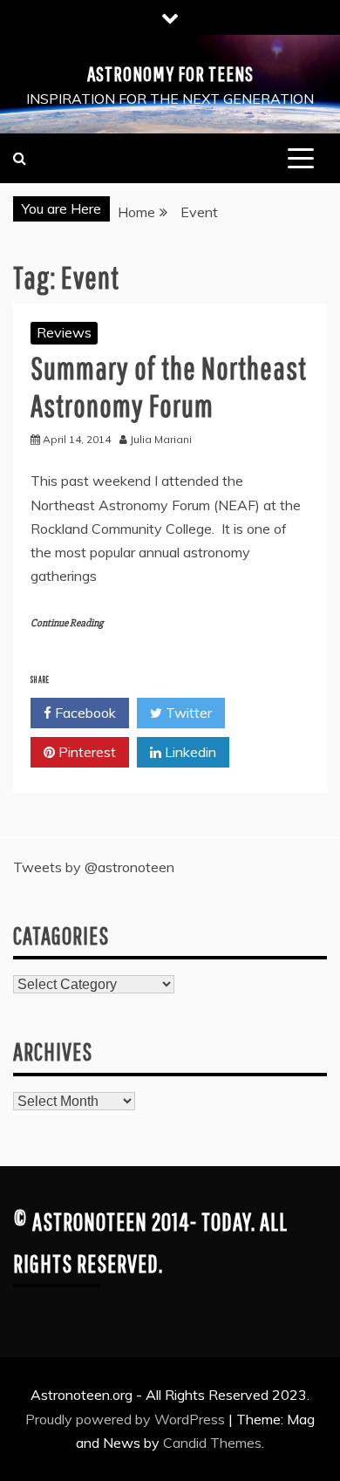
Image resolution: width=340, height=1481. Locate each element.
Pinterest (85, 752)
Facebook (83, 712)
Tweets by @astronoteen (93, 867)
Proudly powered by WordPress (126, 1419)
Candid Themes (212, 1442)
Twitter (187, 712)
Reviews (64, 332)
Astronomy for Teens (170, 73)
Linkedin (188, 752)
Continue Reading (67, 623)
